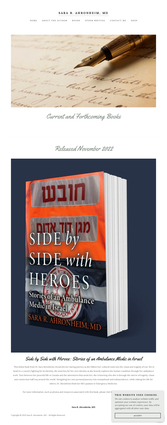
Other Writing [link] (95, 20)
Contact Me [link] (118, 20)
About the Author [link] (54, 20)
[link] (83, 13)
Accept (138, 416)
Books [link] (76, 20)
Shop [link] (134, 20)
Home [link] (33, 20)
